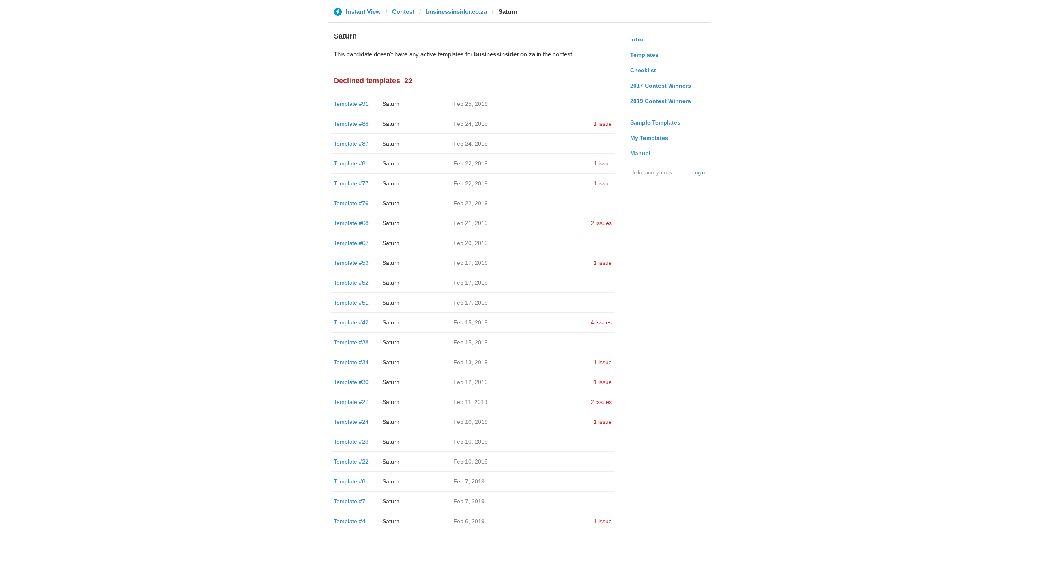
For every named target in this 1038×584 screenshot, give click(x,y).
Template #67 (351, 243)
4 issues (601, 322)
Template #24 (351, 422)
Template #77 (351, 183)
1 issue (603, 123)
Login (698, 173)
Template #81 (351, 163)
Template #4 (349, 521)
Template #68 (351, 223)
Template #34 (351, 362)
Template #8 (349, 481)
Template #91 (351, 104)
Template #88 (351, 123)
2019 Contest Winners (660, 101)
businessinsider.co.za (456, 11)
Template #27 (351, 402)
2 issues (601, 223)
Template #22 (351, 461)
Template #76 (351, 203)
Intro (636, 39)
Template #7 (349, 501)
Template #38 (351, 342)
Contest (403, 11)
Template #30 (351, 382)
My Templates (649, 138)
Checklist (643, 70)
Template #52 (351, 282)
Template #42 (351, 322)
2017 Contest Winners (660, 85)
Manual (640, 153)
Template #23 (351, 441)
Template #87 (351, 143)
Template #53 (351, 263)
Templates (644, 55)
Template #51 (351, 302)
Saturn (390, 104)
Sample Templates (655, 122)
